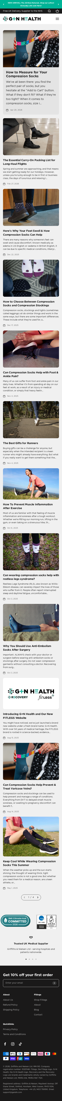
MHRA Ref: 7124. (35, 1078)
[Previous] (3, 4)
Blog (36, 1010)
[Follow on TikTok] (20, 1044)
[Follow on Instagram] (13, 1044)
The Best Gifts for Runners (20, 443)
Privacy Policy (10, 1029)
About (37, 1005)
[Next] (58, 4)
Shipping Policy (11, 1010)
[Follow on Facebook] (5, 1044)
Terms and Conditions (14, 1034)
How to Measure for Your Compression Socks (26, 74)
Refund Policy (10, 1005)
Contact (38, 1015)
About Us (8, 1000)
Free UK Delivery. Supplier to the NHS (22, 11)
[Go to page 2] (37, 897)
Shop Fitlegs (40, 1000)
